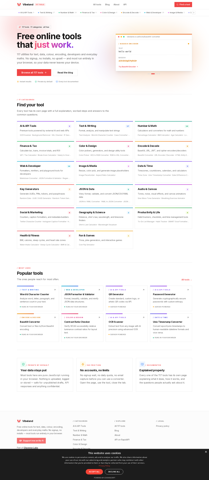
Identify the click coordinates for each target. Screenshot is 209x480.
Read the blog (65, 72)
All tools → (187, 279)
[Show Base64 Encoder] (153, 73)
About (116, 4)
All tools (97, 4)
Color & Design (109, 12)
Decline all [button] (114, 471)
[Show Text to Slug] (148, 73)
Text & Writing (47, 12)
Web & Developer (155, 12)
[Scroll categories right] (193, 12)
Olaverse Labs (31, 447)
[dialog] (104, 464)
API (125, 4)
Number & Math (68, 12)
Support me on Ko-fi (33, 440)
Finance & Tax (89, 12)
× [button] (206, 452)
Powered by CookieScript (104, 478)
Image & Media (177, 12)
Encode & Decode (131, 12)
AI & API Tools (27, 12)
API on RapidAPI (122, 439)
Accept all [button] (94, 471)
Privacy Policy (104, 466)
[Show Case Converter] (159, 73)
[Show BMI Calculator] (157, 73)
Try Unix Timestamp (127, 67)
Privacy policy (162, 426)
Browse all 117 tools (32, 72)
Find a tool (185, 4)
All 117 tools (120, 426)
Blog (107, 4)
